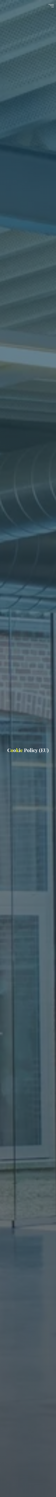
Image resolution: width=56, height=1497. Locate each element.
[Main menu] (51, 5)
